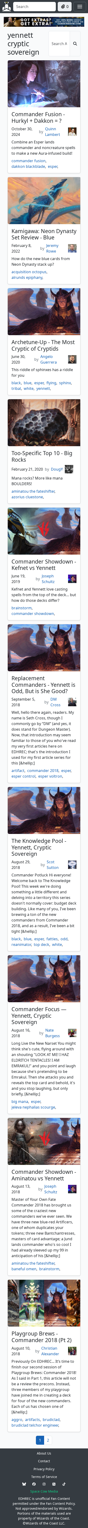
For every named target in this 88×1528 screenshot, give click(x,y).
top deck (41, 944)
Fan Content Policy (60, 1503)
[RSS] (54, 1484)
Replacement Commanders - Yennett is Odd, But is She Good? (43, 684)
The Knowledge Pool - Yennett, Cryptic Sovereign (38, 847)
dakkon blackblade (28, 166)
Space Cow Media (44, 1491)
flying (51, 382)
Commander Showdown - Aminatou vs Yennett (43, 1175)
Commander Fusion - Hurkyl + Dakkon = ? (38, 117)
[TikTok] (64, 1484)
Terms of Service (44, 1476)
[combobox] (34, 6)
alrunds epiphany (26, 277)
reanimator (21, 944)
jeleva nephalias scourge (33, 1107)
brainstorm (21, 607)
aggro (16, 1419)
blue (27, 382)
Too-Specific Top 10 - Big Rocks (41, 456)
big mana (19, 1101)
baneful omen (23, 1268)
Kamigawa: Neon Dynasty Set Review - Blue (44, 234)
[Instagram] (44, 1484)
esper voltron (50, 776)
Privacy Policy (44, 1469)
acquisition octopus (28, 271)
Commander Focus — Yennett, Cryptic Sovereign (38, 1015)
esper (52, 166)
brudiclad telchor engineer (34, 1425)
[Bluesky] (24, 1484)
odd (64, 938)
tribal (16, 388)
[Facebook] (34, 1484)
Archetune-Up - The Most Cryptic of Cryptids (43, 345)
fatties (52, 938)
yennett (43, 388)
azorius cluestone (27, 496)
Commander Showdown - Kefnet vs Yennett (43, 565)
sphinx (65, 382)
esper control (23, 776)
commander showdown (32, 613)
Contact (44, 1461)
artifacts (32, 1419)
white (29, 388)
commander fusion (28, 160)
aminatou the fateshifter (32, 491)
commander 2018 (42, 770)
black (16, 382)
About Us (44, 1453)
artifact (17, 770)
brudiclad (51, 1419)
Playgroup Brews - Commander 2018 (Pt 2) (41, 1337)
